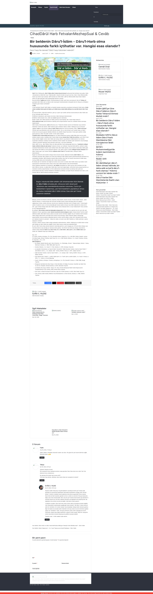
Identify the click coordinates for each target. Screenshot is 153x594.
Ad (33, 557)
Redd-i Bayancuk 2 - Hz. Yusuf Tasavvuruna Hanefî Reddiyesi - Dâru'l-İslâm (57, 528)
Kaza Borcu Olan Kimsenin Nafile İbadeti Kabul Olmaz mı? (60, 431)
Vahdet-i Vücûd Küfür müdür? (103, 195)
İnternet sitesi (65, 563)
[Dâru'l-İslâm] (33, 2)
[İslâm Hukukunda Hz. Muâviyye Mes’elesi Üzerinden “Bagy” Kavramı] (37, 310)
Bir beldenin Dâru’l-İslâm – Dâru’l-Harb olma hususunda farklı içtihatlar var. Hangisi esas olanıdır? (107, 206)
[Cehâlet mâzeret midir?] (78, 310)
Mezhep (80, 34)
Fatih (42, 448)
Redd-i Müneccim (100, 200)
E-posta (34, 563)
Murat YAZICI (105, 92)
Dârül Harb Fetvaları (64, 7)
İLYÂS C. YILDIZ (39, 294)
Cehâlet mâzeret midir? (78, 312)
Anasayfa (33, 7)
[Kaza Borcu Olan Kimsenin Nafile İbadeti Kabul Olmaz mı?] (60, 310)
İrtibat (74, 7)
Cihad (35, 34)
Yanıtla (42, 457)
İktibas (40, 7)
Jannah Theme (44, 593)
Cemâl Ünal (104, 67)
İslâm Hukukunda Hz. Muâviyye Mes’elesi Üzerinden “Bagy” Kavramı (40, 313)
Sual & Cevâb (53, 7)
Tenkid (46, 7)
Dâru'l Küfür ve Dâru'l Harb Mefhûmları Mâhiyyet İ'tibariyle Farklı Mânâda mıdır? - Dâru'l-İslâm (62, 525)
